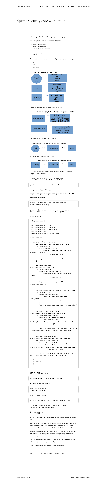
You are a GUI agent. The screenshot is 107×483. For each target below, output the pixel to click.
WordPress (86, 477)
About (42, 6)
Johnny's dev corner (23, 6)
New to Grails (75, 6)
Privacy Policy (85, 6)
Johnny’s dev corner (63, 6)
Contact (52, 6)
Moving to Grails (59, 453)
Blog (47, 6)
